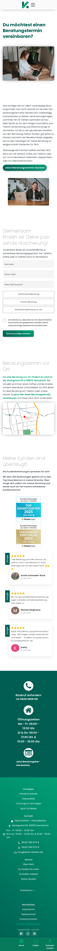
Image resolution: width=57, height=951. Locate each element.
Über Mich (28, 864)
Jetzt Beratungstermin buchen (25, 167)
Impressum (28, 909)
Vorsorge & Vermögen (28, 803)
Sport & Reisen (28, 808)
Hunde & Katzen (28, 793)
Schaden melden (28, 874)
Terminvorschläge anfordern (18, 334)
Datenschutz (28, 914)
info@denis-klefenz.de (30, 852)
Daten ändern (28, 879)
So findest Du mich (28, 869)
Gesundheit (28, 798)
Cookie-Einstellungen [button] (28, 924)
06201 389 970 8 (30, 842)
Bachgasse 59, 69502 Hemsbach (30, 825)
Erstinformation (28, 919)
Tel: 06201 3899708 (27, 699)
